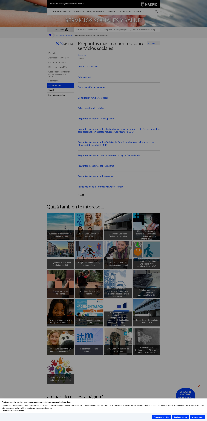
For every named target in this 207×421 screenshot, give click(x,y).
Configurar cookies (161, 417)
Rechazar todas (180, 417)
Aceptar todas (197, 417)
